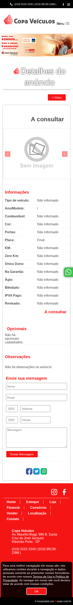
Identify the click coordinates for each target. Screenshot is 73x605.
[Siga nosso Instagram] (68, 4)
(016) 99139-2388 (45, 4)
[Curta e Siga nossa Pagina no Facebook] (63, 4)
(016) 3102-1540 (23, 4)
